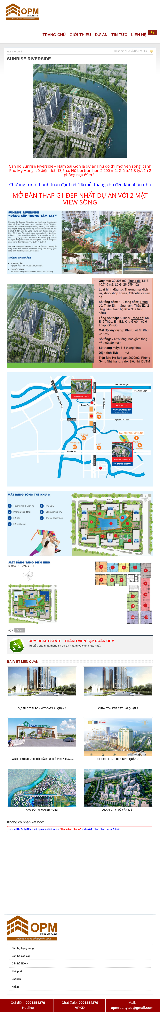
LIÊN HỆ (138, 35)
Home (10, 51)
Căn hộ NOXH (20, 963)
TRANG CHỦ (54, 35)
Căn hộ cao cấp (21, 955)
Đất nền (16, 979)
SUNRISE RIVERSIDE (29, 58)
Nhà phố (17, 971)
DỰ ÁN (101, 35)
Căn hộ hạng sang (23, 948)
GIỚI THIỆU (80, 35)
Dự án (20, 51)
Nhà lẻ (15, 986)
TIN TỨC (119, 35)
